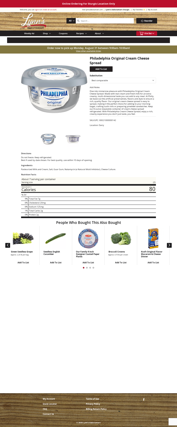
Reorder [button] (148, 20)
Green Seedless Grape (22, 251)
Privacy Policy (93, 404)
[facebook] (143, 399)
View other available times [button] (88, 51)
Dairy (28, 39)
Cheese (37, 39)
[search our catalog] (78, 21)
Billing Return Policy (96, 409)
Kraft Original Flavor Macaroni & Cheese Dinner (151, 254)
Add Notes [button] (95, 87)
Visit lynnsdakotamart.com (92, 9)
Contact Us (48, 414)
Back (12, 39)
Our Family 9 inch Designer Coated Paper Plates (87, 254)
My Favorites (138, 9)
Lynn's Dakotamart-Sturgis (117, 9)
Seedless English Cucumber (51, 252)
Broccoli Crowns (116, 251)
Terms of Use (92, 398)
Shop (20, 39)
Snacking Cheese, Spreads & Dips (58, 39)
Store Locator (50, 404)
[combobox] (71, 21)
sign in (37, 9)
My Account (152, 9)
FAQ (45, 409)
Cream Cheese (84, 39)
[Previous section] (7, 245)
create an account (49, 9)
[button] (101, 69)
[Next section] (169, 245)
